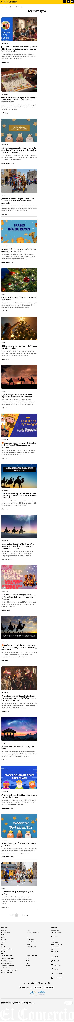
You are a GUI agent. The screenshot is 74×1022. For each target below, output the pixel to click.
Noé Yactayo (5, 62)
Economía (4, 939)
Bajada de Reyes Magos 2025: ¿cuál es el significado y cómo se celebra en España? (17, 395)
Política (3, 937)
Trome (28, 965)
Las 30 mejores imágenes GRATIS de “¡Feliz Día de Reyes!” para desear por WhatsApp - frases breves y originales (17, 546)
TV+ (28, 937)
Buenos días (54, 942)
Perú (28, 930)
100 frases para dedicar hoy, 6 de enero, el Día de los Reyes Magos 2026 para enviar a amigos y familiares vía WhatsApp (18, 150)
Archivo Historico (31, 942)
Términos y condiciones (7, 958)
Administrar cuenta (56, 932)
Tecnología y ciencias (33, 932)
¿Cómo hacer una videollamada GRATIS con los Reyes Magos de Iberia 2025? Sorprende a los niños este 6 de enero (18, 697)
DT (2, 944)
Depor (27, 968)
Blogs (28, 944)
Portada (3, 930)
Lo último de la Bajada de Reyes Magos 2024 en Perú (18, 892)
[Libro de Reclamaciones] (41, 993)
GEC (27, 958)
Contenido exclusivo (7, 949)
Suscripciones (55, 930)
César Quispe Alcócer (7, 163)
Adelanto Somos (55, 947)
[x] (36, 983)
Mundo (3, 391)
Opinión (3, 942)
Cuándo (3, 294)
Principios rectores (6, 961)
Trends (3, 342)
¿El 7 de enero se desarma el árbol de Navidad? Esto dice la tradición (19, 347)
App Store (38, 987)
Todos (52, 940)
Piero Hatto (4, 509)
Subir (67, 1003)
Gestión (28, 961)
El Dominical (30, 939)
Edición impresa (31, 946)
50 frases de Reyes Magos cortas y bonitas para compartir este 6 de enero (19, 250)
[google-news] (49, 983)
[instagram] (39, 983)
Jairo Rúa (4, 458)
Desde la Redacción (56, 944)
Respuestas (4, 43)
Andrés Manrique (6, 559)
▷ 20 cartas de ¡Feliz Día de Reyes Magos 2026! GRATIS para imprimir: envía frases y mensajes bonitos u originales (19, 48)
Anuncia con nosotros (7, 965)
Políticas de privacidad (7, 968)
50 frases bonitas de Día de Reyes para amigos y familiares (18, 844)
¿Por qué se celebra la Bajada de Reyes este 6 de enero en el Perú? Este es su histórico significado (18, 200)
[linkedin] (45, 983)
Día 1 (52, 949)
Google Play (49, 987)
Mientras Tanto (55, 951)
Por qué (3, 195)
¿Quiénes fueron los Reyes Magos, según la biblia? (17, 747)
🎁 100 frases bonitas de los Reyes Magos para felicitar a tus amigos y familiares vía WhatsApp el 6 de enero (19, 647)
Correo (28, 963)
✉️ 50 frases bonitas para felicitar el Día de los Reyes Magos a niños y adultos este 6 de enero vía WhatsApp (18, 495)
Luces (28, 935)
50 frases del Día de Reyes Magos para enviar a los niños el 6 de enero (19, 795)
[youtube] (42, 983)
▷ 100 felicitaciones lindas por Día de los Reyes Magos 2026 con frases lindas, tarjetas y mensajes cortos (19, 99)
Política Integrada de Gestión (9, 970)
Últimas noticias (5, 932)
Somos (3, 946)
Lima (2, 953)
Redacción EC (5, 214)
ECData (3, 935)
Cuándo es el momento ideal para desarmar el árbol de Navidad (19, 298)
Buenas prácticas (6, 963)
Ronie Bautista (5, 610)
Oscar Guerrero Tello (7, 262)
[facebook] (32, 983)
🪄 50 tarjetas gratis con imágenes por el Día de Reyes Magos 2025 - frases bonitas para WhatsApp (18, 596)
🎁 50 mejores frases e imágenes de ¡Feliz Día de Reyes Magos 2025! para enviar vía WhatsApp (18, 444)
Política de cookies (6, 972)
